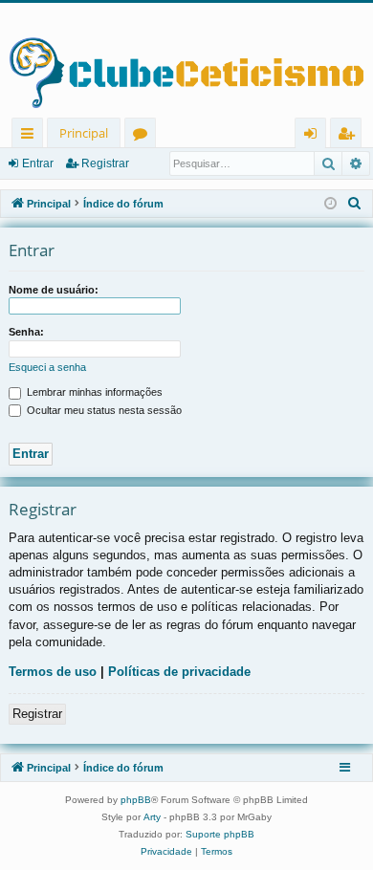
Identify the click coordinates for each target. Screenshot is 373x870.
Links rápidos (31, 136)
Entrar (38, 163)
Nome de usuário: (54, 289)
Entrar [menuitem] (315, 136)
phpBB (136, 799)
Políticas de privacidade (179, 671)
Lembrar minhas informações (93, 392)
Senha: (26, 331)
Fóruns (144, 136)
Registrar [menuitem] (350, 136)
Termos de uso (53, 671)
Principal (83, 132)
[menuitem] (354, 203)
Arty (152, 817)
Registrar (105, 163)
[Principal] (186, 60)
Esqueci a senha (47, 367)
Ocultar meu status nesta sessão (103, 410)
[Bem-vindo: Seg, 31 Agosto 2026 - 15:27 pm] (330, 204)
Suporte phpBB (220, 834)
